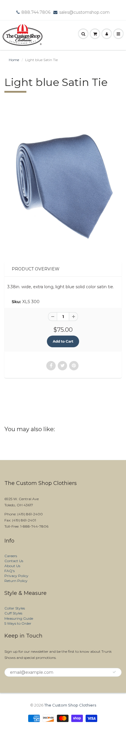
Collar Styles (14, 608)
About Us (12, 566)
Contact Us (13, 561)
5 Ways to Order (17, 623)
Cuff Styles (13, 613)
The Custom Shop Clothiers (70, 705)
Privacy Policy (16, 576)
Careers (10, 556)
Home (14, 60)
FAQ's (9, 571)
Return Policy (16, 580)
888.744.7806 (35, 12)
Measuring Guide (18, 618)
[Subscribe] (114, 672)
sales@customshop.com (84, 12)
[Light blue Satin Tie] (63, 182)
